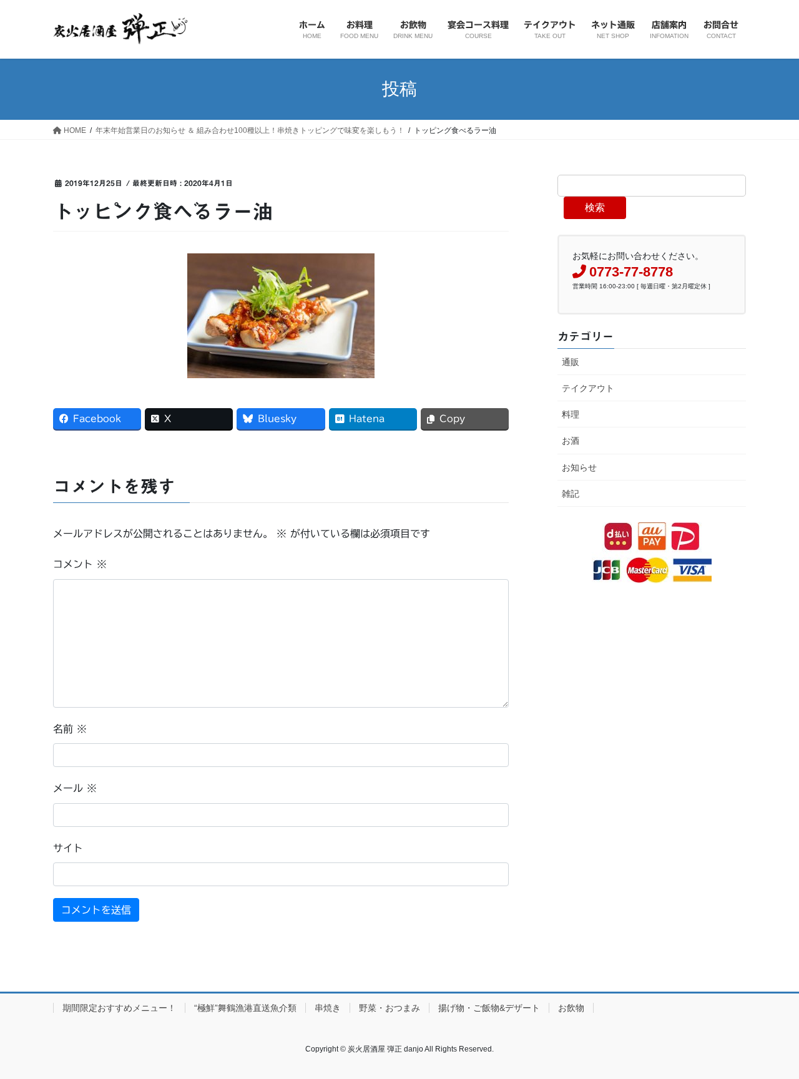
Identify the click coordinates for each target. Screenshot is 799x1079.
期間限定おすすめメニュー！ (119, 1008)
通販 (570, 362)
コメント (80, 564)
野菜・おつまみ (389, 1008)
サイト (68, 848)
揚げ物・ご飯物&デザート (489, 1008)
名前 (70, 729)
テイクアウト (588, 388)
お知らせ (579, 467)
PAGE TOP (768, 1036)
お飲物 (571, 1008)
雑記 (570, 494)
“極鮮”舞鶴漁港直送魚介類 (245, 1008)
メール (75, 788)
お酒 (570, 441)
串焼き (328, 1008)
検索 (595, 207)
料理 (570, 414)
